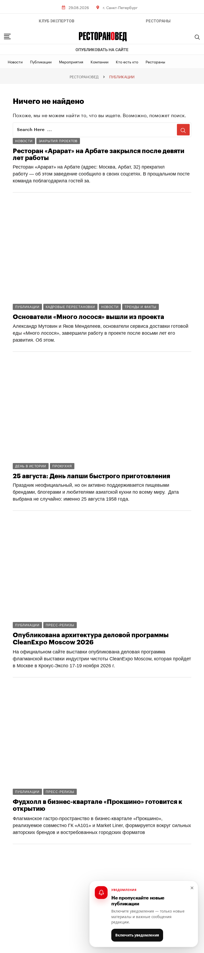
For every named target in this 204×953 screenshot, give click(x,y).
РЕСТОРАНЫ (158, 21)
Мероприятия (71, 61)
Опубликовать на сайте (102, 49)
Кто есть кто (127, 61)
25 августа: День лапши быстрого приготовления (91, 476)
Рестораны (155, 61)
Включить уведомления (137, 935)
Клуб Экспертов (56, 21)
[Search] (197, 37)
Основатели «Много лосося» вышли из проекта (88, 317)
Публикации (41, 61)
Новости (15, 61)
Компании (99, 61)
